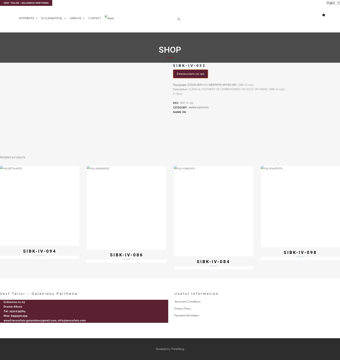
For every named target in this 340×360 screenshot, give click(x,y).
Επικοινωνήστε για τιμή (190, 73)
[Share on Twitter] (193, 112)
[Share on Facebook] (189, 112)
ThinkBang (177, 349)
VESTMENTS (26, 18)
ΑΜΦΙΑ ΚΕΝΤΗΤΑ (199, 107)
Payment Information (186, 315)
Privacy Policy (182, 308)
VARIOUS (75, 18)
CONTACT (94, 18)
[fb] (1, 326)
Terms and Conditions (187, 301)
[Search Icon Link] (179, 20)
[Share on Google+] (197, 112)
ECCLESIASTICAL (52, 18)
